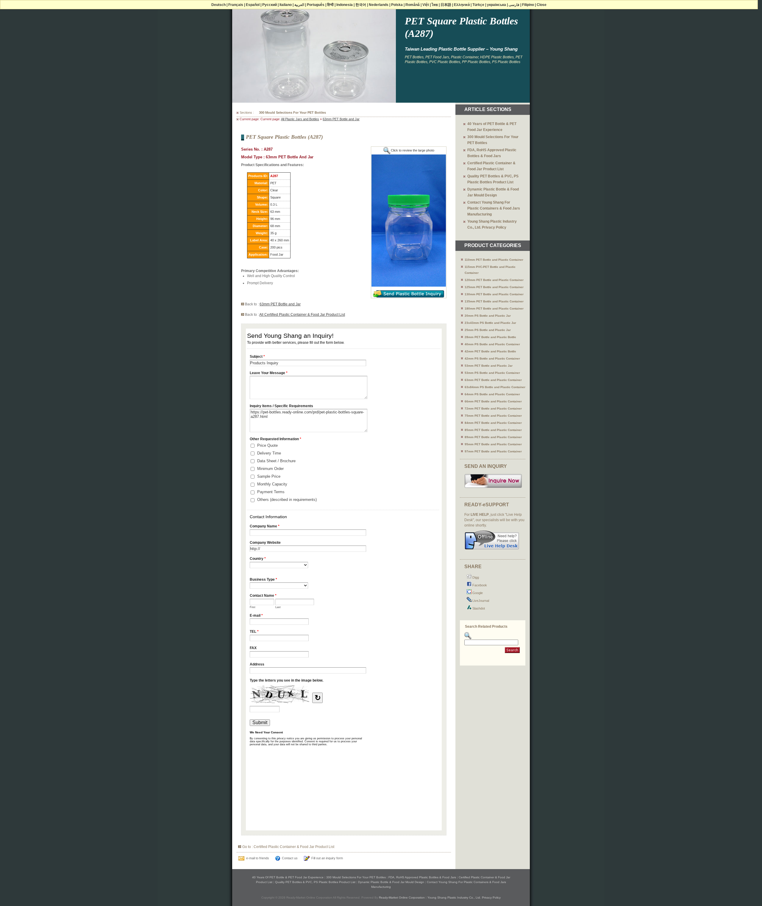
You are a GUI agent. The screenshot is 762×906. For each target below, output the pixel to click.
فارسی (514, 5)
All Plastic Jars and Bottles (300, 119)
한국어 (360, 5)
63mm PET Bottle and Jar (341, 119)
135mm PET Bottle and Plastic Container (494, 301)
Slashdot (478, 608)
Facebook (479, 585)
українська (496, 5)
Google (477, 593)
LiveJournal (480, 600)
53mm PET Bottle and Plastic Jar (489, 365)
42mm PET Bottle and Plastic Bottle (490, 351)
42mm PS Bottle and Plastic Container (492, 358)
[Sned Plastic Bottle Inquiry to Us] (408, 296)
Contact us (290, 858)
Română (412, 5)
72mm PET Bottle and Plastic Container (493, 408)
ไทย (435, 5)
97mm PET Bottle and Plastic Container (493, 451)
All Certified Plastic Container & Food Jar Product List (302, 315)
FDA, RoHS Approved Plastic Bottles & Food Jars (297, 112)
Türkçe (478, 5)
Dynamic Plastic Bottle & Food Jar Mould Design (391, 882)
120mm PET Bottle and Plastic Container (494, 280)
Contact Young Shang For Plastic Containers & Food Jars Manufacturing (493, 208)
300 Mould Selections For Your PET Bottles (356, 877)
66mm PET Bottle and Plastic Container (493, 401)
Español (253, 5)
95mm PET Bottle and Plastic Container (493, 444)
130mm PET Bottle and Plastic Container (494, 294)
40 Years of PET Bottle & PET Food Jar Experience (288, 877)
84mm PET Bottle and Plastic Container (493, 422)
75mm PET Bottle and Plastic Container (493, 415)
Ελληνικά (462, 5)
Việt (425, 5)
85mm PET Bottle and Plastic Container (493, 430)
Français (235, 5)
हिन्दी (330, 5)
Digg (475, 577)
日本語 (446, 5)
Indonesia (344, 5)
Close (541, 5)
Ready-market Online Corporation (402, 897)
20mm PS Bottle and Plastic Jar (488, 315)
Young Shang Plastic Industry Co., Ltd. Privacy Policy (464, 897)
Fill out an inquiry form (327, 858)
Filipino (528, 5)
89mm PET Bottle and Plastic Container (493, 437)
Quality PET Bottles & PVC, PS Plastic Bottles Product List (315, 882)
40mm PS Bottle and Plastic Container (492, 344)
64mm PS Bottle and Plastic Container (492, 394)
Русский (269, 5)
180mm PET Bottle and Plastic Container (494, 308)
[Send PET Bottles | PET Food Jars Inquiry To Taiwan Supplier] (493, 487)
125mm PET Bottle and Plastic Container (494, 287)
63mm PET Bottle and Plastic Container (493, 380)
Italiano (285, 5)
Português (315, 5)
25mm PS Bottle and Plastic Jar (488, 330)
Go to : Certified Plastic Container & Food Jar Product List (288, 847)
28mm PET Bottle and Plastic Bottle (490, 337)
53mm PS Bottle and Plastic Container (492, 372)
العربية (299, 5)
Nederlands (378, 5)
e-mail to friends (257, 858)
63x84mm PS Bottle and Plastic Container (495, 387)
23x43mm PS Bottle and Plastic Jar (490, 322)
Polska (397, 5)
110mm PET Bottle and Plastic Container (494, 259)
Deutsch (218, 5)
